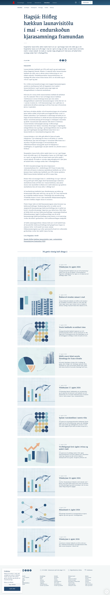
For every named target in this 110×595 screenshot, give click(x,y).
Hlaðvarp (52, 7)
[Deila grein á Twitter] (63, 60)
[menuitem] (20, 2)
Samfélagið (26, 7)
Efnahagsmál (34, 7)
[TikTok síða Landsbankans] (30, 570)
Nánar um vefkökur (8, 582)
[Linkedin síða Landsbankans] (26, 570)
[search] (79, 2)
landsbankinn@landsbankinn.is (23, 582)
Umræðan (19, 7)
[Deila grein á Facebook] (60, 60)
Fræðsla (46, 7)
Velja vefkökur (12, 584)
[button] (72, 2)
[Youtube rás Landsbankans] (23, 570)
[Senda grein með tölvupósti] (65, 60)
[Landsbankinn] (13, 2)
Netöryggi (40, 7)
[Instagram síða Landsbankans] (28, 570)
